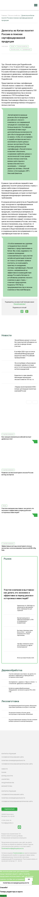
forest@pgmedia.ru (7, 823)
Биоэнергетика (7, 786)
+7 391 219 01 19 (6, 820)
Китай (12, 46)
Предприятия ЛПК (8, 782)
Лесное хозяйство (22, 46)
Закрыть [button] (3, 896)
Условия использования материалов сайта (17, 764)
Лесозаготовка (10, 701)
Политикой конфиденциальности (13, 848)
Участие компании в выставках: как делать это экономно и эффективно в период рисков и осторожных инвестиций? (18, 510)
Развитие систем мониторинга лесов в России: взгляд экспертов (18, 473)
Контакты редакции (9, 753)
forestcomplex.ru (18, 853)
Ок (29, 879)
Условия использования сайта (13, 757)
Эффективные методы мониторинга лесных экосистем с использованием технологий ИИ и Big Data (19, 548)
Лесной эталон (15, 49)
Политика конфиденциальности (13, 760)
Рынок (8, 558)
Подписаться (9, 809)
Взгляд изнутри (7, 776)
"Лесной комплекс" (19, 304)
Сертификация (26, 49)
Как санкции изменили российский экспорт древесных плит (16, 438)
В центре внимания (8, 434)
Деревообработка (12, 670)
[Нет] (33, 883)
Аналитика (5, 779)
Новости (7, 335)
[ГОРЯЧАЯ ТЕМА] (20, 453)
